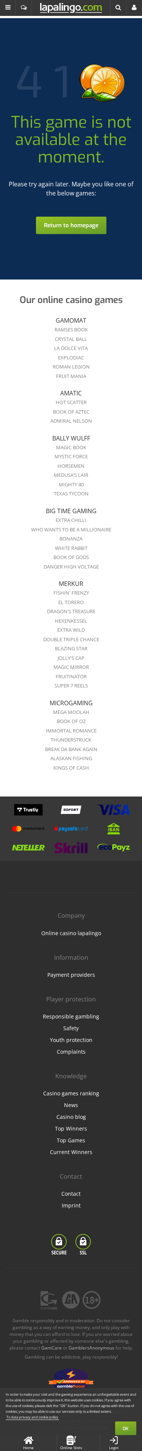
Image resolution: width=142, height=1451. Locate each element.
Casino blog (71, 1116)
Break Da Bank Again (71, 749)
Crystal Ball (71, 339)
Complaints (71, 1051)
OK (126, 1429)
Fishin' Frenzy (71, 592)
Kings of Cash (71, 767)
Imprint (71, 1205)
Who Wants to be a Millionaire (71, 529)
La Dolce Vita (71, 348)
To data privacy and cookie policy (32, 1417)
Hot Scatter (71, 402)
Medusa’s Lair (71, 475)
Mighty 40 (71, 484)
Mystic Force (71, 456)
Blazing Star (71, 648)
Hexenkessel (71, 620)
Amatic (71, 393)
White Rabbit (71, 548)
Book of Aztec (71, 411)
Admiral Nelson (71, 420)
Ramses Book (71, 329)
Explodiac (71, 357)
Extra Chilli (71, 520)
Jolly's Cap (71, 657)
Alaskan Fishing (71, 758)
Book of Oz (71, 721)
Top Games (71, 1140)
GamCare (51, 1348)
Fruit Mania (71, 376)
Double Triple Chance (71, 639)
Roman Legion (71, 366)
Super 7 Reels (71, 685)
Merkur (71, 583)
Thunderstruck (71, 739)
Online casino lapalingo (71, 933)
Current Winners (71, 1152)
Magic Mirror (71, 667)
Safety (71, 1028)
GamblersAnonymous (91, 1348)
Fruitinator (71, 676)
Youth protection (71, 1039)
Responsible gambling (71, 1016)
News (71, 1105)
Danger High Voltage (71, 566)
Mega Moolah (71, 712)
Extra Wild (71, 629)
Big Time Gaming (71, 511)
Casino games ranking (71, 1093)
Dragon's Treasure (71, 611)
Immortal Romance (71, 730)
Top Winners (71, 1128)
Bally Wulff (71, 438)
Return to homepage (71, 225)
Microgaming (71, 703)
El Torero (71, 602)
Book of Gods (71, 557)
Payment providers (71, 974)
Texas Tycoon (71, 493)
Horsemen (71, 465)
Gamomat (71, 320)
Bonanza (71, 538)
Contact (71, 1193)
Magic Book (71, 447)
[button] (8, 8)
